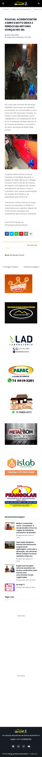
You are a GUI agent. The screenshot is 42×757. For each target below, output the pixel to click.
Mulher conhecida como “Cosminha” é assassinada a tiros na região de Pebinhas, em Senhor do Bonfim (26, 528)
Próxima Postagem (31, 267)
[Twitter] (12, 234)
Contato (5, 9)
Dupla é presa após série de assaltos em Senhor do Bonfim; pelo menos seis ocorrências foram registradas (26, 571)
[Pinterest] (21, 234)
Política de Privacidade (21, 9)
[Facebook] (7, 234)
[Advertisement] (21, 640)
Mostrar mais (32, 245)
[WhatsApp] (16, 234)
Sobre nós (37, 9)
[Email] (26, 234)
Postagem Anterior (11, 267)
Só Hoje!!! (20, 585)
